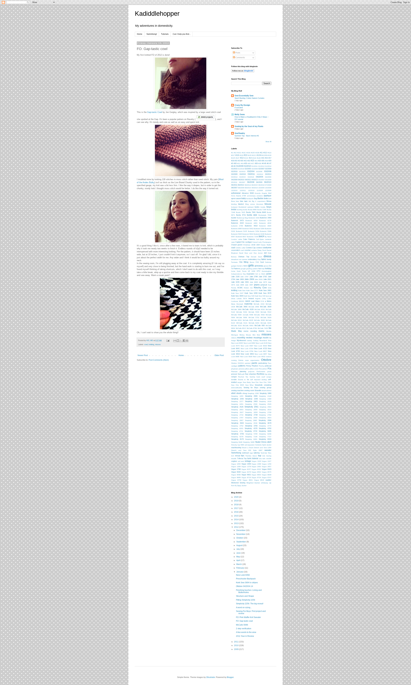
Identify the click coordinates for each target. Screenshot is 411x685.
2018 (236, 504)
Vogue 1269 (236, 466)
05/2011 (234, 182)
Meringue (234, 335)
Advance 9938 (248, 193)
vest (242, 461)
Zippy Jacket (241, 485)
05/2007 (261, 180)
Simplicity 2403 (251, 401)
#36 (249, 163)
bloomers (259, 204)
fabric (263, 259)
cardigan (248, 242)
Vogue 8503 (256, 472)
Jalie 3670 (263, 282)
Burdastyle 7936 (264, 215)
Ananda (258, 193)
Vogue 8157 (246, 469)
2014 (236, 519)
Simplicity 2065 (251, 396)
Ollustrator (210, 677)
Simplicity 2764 (265, 415)
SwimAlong (236, 453)
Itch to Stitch (260, 274)
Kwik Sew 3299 (251, 293)
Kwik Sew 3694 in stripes (247, 582)
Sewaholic (259, 385)
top (259, 455)
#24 (256, 161)
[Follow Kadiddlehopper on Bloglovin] (242, 72)
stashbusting (236, 447)
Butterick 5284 (259, 228)
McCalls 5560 (236, 315)
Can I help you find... (182, 34)
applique (267, 196)
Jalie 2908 (249, 279)
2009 (236, 649)
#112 (265, 153)
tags (251, 453)
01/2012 (261, 166)
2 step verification (243, 628)
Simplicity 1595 (253, 393)
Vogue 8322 (256, 469)
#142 (254, 158)
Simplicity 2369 (265, 399)
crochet (247, 250)
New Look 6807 (260, 351)
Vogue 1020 (256, 461)
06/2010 (267, 182)
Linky (264, 298)
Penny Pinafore (252, 366)
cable (240, 239)
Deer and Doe (251, 253)
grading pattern (252, 268)
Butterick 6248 (259, 234)
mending (253, 331)
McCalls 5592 (259, 315)
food (262, 262)
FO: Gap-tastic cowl (244, 621)
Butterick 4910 (251, 226)
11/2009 (260, 190)
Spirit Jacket (266, 445)
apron (233, 198)
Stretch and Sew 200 (241, 450)
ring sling (268, 374)
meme (246, 331)
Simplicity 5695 (265, 431)
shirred (268, 390)
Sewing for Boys (251, 387)
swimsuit (245, 453)
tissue (255, 456)
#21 (245, 161)
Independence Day (238, 274)
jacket (268, 274)
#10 (235, 153)
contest (259, 248)
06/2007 (242, 182)
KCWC (240, 288)
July (238, 549)
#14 (250, 158)
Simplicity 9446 (236, 442)
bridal (233, 209)
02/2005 (248, 169)
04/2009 (234, 180)
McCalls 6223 (266, 323)
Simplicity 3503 (237, 423)
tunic (249, 458)
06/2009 (259, 182)
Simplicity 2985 (251, 420)
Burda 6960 (252, 209)
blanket (241, 204)
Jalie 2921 (267, 279)
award (238, 198)
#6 (268, 163)
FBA (240, 262)
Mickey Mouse (245, 335)
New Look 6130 (261, 343)
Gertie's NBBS (242, 266)
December (241, 530)
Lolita (269, 298)
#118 (237, 155)
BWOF (261, 236)
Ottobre (266, 359)
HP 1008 (251, 271)
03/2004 (250, 171)
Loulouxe (234, 301)
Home (139, 34)
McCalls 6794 (252, 328)
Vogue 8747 (266, 477)
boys (269, 207)
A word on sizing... (244, 607)
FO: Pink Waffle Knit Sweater (248, 617)
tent (232, 456)
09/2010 (255, 188)
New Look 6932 (259, 356)
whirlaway (264, 483)
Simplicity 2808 (251, 418)
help (262, 268)
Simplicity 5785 (251, 434)
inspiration (250, 274)
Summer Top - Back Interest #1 (247, 136)
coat (233, 248)
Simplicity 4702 (265, 428)
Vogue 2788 (236, 469)
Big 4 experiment (259, 201)
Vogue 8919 (259, 480)
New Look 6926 (246, 356)
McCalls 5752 (254, 317)
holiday (268, 268)
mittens (233, 338)
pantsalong (262, 363)
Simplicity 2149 (265, 396)
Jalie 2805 (240, 279)
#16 (266, 158)
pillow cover (254, 369)
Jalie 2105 (235, 277)
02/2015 (242, 171)
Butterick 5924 (247, 234)
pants (254, 363)
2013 (236, 523)
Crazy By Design (242, 105)
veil (239, 461)
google (243, 268)
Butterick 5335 (241, 231)
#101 (239, 153)
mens (261, 331)
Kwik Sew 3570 (264, 293)
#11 (261, 153)
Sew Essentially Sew (244, 96)
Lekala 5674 (242, 298)
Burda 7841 (251, 212)
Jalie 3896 (240, 285)
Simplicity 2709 (265, 412)
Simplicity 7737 (265, 437)
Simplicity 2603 (237, 410)
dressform (234, 259)
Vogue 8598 (236, 475)
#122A (259, 155)
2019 (236, 501)
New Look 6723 (260, 348)
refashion (252, 374)
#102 (244, 153)
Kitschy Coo (260, 287)
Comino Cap (251, 248)
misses (158, 344)
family (269, 259)
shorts (239, 393)
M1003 (241, 301)
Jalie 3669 (254, 282)
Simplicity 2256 (237, 399)
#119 (241, 155)
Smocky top (235, 445)
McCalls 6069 (259, 320)
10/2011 (243, 190)
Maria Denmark (237, 304)
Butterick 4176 (265, 220)
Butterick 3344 (254, 218)
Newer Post (143, 355)
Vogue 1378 (246, 466)
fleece (252, 262)
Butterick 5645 (236, 234)
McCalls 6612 (241, 328)
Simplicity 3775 (265, 426)
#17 (269, 158)
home (233, 271)
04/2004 (259, 177)
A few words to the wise (246, 632)
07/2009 (268, 185)
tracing (268, 456)
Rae (246, 374)
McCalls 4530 (259, 309)
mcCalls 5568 (248, 315)
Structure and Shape (245, 596)
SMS (242, 445)
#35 (245, 163)
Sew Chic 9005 (237, 385)
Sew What (249, 385)
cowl (146, 344)
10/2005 (261, 188)
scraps (269, 377)
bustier (233, 218)
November (241, 534)
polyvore (251, 371)
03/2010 (243, 174)
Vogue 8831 (248, 480)
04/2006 (268, 177)
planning (243, 371)
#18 (232, 161)
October (240, 538)
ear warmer (243, 259)
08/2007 (234, 188)
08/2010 (248, 188)
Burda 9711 (241, 215)
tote (263, 456)
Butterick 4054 (251, 220)
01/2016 (241, 169)
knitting (151, 344)
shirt (233, 393)
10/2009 (268, 188)
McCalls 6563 (248, 325)
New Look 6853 (247, 354)
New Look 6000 (237, 343)
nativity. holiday (252, 340)
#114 (269, 153)
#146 (259, 158)
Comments (240, 57)
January (240, 572)
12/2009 (268, 190)
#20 (241, 161)
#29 (269, 161)
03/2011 (251, 174)
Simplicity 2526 (237, 407)
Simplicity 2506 (251, 404)
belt (270, 198)
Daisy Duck (262, 250)
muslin (266, 338)
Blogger (230, 677)
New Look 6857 (261, 354)
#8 (232, 166)
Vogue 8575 (266, 472)
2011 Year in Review (245, 636)
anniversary (251, 196)
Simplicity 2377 (237, 401)
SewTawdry (240, 133)
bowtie (263, 207)
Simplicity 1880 (265, 393)
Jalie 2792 (263, 277)
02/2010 (234, 171)
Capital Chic (240, 242)
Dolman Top (243, 257)
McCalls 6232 (236, 325)
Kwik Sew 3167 (237, 293)
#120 (250, 155)
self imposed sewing (258, 379)
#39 (259, 163)
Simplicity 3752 (237, 426)
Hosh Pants (241, 271)
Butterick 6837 (241, 236)
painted (247, 363)
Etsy (259, 259)
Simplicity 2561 (251, 407)
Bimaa (269, 201)
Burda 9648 (261, 212)
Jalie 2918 (258, 279)
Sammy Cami (255, 377)
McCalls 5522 (266, 312)
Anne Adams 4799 (238, 196)
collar (243, 248)
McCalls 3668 (254, 307)
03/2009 (234, 174)
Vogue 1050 (236, 464)
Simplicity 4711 (237, 431)
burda (245, 209)
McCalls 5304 (241, 312)
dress (267, 256)
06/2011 (234, 185)
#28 (266, 161)
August (239, 545)
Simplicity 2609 (251, 410)
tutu (260, 458)
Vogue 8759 (236, 480)
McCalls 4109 (248, 309)
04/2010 (241, 180)
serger (239, 382)
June (238, 553)
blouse (268, 204)
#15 (262, 158)
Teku (269, 453)
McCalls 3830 (265, 307)
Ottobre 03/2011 (237, 363)
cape (233, 242)
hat (259, 268)
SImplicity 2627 (237, 412)
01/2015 (234, 169)
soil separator (250, 445)
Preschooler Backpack (246, 579)
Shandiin (258, 390)
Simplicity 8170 (237, 439)
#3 (232, 163)
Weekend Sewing (238, 483)
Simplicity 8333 (265, 439)
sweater (267, 450)
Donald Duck (256, 257)
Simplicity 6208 (265, 434)
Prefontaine (261, 371)
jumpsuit (264, 285)
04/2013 (254, 180)
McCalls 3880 (236, 309)
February (240, 568)
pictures (242, 369)
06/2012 (241, 185)
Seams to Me (243, 379)
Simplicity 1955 (237, 396)
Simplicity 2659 (251, 412)
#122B (264, 155)
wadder (268, 480)
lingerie (258, 298)
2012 (236, 527)
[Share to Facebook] (184, 340)
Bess (233, 201)
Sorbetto (258, 445)
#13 (242, 158)
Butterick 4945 (265, 226)
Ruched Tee (243, 377)
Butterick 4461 (251, 223)
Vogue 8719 (246, 477)
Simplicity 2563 (265, 407)
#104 (248, 153)
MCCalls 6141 (241, 323)
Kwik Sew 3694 (237, 296)
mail (252, 301)
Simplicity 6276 (237, 437)
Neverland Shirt (265, 340)
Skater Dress (261, 442)
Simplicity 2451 (237, 404)
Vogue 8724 (256, 477)
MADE (247, 301)
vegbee (234, 461)
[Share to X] (181, 340)
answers (260, 196)
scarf (263, 377)
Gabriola (268, 262)
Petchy (261, 366)
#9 (235, 166)
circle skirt (255, 245)
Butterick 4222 (237, 223)
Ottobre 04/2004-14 (244, 586)
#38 (256, 163)
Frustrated (239, 108)
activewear (236, 193)
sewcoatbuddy (236, 387)
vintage (248, 461)
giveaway (259, 266)
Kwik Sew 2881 (265, 290)
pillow (247, 369)
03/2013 (268, 174)
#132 (246, 158)
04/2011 (248, 180)
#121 (254, 155)
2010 (236, 645)
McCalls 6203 (254, 323)
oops (247, 360)
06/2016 (261, 185)
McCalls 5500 (254, 312)
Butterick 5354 (253, 231)
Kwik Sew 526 (249, 296)
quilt (242, 374)
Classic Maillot (266, 245)
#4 (263, 163)
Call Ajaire (260, 239)
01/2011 (255, 166)
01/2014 (268, 166)
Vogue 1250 (266, 464)
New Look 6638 (260, 346)
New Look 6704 (247, 348)
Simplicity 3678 (265, 423)
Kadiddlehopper (157, 13)
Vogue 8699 (236, 477)
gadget (233, 266)
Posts (237, 53)
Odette (240, 360)
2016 (236, 512)
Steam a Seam (247, 447)
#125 (233, 158)
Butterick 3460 (265, 218)
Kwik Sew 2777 (252, 290)
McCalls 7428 (263, 328)
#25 (259, 161)
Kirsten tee (248, 288)
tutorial (255, 458)
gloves (266, 266)
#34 (242, 163)
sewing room (249, 390)
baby (243, 198)
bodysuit (234, 207)
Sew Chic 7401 (265, 382)
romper (234, 377)
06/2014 (248, 185)
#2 (239, 161)
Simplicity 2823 (265, 418)
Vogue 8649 (266, 475)
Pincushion (263, 369)
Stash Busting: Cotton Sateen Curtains (249, 98)
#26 (263, 161)
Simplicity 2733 (237, 415)
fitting (246, 262)
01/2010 (247, 166)
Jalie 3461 (244, 282)
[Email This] (174, 340)
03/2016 (251, 177)
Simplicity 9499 (248, 442)
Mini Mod (256, 335)
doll (265, 253)
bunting (239, 209)
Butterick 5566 (265, 231)
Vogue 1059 (246, 464)
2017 (236, 508)
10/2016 (251, 190)
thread (237, 456)
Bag (255, 198)
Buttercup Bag (242, 218)
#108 (257, 153)
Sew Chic (255, 382)
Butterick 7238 (252, 236)
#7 (270, 163)
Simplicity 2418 (265, 401)
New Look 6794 (247, 351)
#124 (269, 155)
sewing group (265, 387)
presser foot (236, 374)
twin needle (266, 458)
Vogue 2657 (266, 466)
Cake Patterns (249, 239)
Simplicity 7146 (251, 437)
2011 (236, 642)
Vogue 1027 (266, 461)
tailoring (257, 453)
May (238, 557)
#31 (238, 163)
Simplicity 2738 (251, 415)
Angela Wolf (266, 193)
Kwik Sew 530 (260, 296)
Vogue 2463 (256, 466)
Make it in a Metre (263, 301)
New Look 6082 (249, 343)
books (257, 207)
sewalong (267, 385)
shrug (244, 393)
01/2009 (239, 166)
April (238, 560)
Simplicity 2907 (237, 420)
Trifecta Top (242, 458)
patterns (241, 366)
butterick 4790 (237, 226)
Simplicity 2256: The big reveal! (249, 604)
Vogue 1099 (256, 464)
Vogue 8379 (246, 472)
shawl (264, 390)
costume (267, 247)
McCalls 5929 (266, 317)
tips (242, 456)
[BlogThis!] (177, 340)
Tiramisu (248, 456)
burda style (252, 215)
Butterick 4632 (265, 223)
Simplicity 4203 (237, 428)
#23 (252, 161)
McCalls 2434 (259, 304)
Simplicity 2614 (265, 410)
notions (268, 356)
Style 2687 (257, 450)
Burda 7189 (261, 209)
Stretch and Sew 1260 (262, 447)
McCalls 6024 (236, 320)
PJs (269, 368)
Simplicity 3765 (251, 426)
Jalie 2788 (253, 277)
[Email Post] (168, 340)
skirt (269, 442)
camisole (268, 239)
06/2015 (254, 185)
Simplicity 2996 (265, 420)
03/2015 (242, 177)
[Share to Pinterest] (187, 340)
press (269, 371)
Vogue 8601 (246, 475)
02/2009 (268, 169)
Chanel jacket (236, 245)
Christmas (246, 245)
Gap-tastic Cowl (154, 112)
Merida (268, 331)
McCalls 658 (259, 325)
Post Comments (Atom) (159, 360)
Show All (268, 141)
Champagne (266, 242)
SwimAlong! (151, 34)
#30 (235, 163)
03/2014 (234, 177)
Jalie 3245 (235, 282)
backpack (249, 198)
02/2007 (261, 169)
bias (237, 201)
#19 (236, 161)
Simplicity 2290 (251, 399)
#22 (248, 161)
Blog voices (250, 204)
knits (269, 288)
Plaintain (234, 371)
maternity (248, 304)
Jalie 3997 (249, 285)
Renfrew (260, 374)
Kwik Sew (242, 290)
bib (250, 201)
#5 (265, 163)
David (241, 253)
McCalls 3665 (241, 307)
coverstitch (235, 250)
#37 (252, 163)
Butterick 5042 (247, 228)
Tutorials (165, 34)
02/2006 (255, 169)
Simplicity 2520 (265, 404)
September (241, 542)
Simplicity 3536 (251, 423)
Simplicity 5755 (237, 434)
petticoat (268, 366)
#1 (232, 153)
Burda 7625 (240, 212)
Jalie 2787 (244, 277)
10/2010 (234, 190)
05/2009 (268, 180)
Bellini (266, 198)
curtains (254, 250)
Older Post (219, 355)
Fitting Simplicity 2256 (245, 600)
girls (251, 265)
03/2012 (260, 174)
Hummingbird (266, 271)
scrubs (234, 379)
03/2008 (267, 171)
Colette (238, 248)
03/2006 (259, 171)
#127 (238, 158)
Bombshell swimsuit (246, 207)
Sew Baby (247, 382)
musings (258, 337)
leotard (251, 298)
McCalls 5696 (241, 317)
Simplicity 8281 (251, 439)
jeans (257, 284)
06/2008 (250, 182)
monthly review (245, 337)
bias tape (244, 201)
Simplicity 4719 (251, 431)
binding (234, 204)
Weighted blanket (253, 483)
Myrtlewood (241, 340)
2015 (236, 516)
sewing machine (237, 390)
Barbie (260, 198)
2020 (236, 497)
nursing (234, 360)
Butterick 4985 (236, 228)
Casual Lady (257, 242)
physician (234, 369)
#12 (245, 155)
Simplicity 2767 (237, 418)
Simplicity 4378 (251, 428)
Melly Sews (240, 114)
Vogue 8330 (236, 472)
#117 (233, 155)
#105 (253, 153)
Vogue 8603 (256, 475)
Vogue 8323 (266, 469)
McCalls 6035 (248, 320)
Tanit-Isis (264, 453)
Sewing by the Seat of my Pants (249, 126)
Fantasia (234, 262)
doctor (260, 253)
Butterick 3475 (237, 220)
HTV (258, 271)
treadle (233, 458)
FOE (257, 262)
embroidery (252, 259)
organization (254, 360)
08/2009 (241, 188)
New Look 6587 (247, 346)
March (239, 564)
